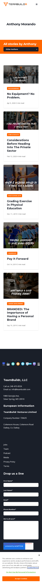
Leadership (12, 253)
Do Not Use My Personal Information (21, 572)
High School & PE (14, 195)
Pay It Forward (17, 258)
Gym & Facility (13, 134)
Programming (13, 88)
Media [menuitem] (6, 457)
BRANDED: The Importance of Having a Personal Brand (20, 314)
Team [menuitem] (6, 449)
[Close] (39, 555)
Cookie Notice (33, 568)
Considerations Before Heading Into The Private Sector (19, 145)
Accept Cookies (21, 579)
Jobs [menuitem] (5, 444)
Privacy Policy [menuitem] (9, 461)
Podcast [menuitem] (7, 453)
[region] (21, 567)
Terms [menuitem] (6, 466)
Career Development (15, 303)
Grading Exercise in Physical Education (19, 204)
